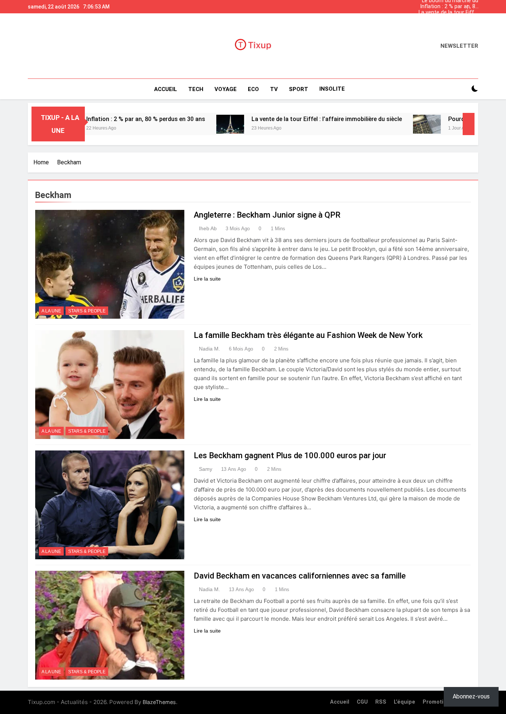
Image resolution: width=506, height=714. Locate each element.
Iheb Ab (208, 228)
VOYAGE (225, 89)
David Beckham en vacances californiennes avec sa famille (300, 575)
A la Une (51, 311)
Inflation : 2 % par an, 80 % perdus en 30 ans (449, 7)
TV (274, 89)
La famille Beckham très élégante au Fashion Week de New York (308, 335)
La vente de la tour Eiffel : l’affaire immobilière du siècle (448, 13)
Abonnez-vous (471, 696)
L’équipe (404, 702)
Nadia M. (209, 349)
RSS (380, 702)
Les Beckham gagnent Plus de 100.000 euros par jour (290, 455)
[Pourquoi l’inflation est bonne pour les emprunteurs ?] (401, 124)
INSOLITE (332, 89)
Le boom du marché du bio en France (450, 24)
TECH (195, 89)
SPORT (298, 89)
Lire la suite (207, 279)
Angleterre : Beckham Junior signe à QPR (267, 214)
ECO (253, 89)
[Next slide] (474, 5)
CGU (362, 702)
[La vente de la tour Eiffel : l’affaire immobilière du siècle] (204, 124)
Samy (205, 469)
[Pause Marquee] (469, 124)
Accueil (165, 89)
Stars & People (87, 311)
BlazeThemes (159, 702)
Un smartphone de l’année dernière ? (455, 18)
